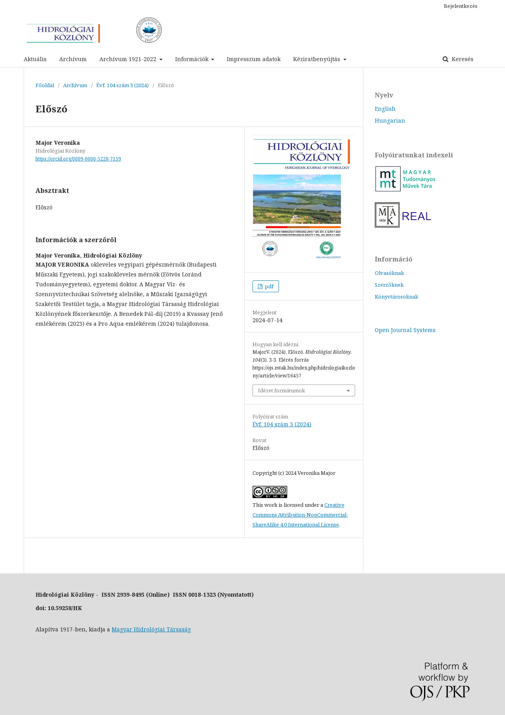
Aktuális (35, 59)
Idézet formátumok (281, 390)
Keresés (461, 59)
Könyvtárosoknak (396, 296)
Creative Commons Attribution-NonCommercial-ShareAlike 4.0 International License (300, 514)
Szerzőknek (389, 284)
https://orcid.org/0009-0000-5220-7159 (78, 158)
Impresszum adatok (254, 59)
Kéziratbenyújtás (317, 59)
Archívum (73, 59)
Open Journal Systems (405, 330)
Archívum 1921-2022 (128, 59)
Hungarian (390, 120)
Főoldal (45, 85)
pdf (268, 286)
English (385, 108)
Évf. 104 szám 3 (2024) (122, 85)
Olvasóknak (389, 272)
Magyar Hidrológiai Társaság (151, 629)
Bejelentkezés (460, 5)
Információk (192, 59)
